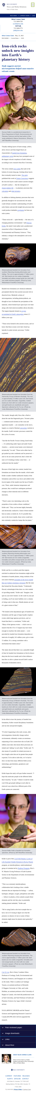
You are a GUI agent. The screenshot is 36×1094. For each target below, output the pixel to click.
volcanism (5, 191)
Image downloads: (12, 1033)
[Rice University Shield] (3, 7)
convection (23, 428)
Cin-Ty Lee (5, 972)
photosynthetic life (7, 188)
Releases (26, 1076)
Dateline (17, 1079)
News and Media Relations (16, 7)
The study (25, 175)
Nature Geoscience (22, 178)
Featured (17, 1076)
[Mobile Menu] (33, 4)
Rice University (12, 4)
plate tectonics (15, 191)
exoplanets (20, 210)
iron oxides (17, 169)
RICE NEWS (13, 15)
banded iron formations (19, 153)
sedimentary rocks (7, 156)
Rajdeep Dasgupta (24, 868)
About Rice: (9, 1045)
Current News (25, 15)
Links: (7, 1039)
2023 (33, 15)
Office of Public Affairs (12, 9)
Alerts (10, 1079)
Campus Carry (27, 1089)
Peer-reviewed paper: (13, 1027)
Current (8, 1076)
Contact (25, 1079)
